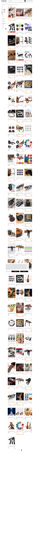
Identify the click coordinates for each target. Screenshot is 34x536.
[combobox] (10, 6)
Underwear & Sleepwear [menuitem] (20, 2)
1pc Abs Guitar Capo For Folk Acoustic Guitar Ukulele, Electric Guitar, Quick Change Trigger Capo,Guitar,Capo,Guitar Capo (28, 75)
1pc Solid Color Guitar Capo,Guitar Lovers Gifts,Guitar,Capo (11, 60)
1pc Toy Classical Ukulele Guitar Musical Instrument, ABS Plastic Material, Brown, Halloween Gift (28, 284)
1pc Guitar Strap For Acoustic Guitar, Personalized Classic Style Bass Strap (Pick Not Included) (11, 75)
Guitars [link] (16, 4)
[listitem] (12, 14)
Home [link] (2, 4)
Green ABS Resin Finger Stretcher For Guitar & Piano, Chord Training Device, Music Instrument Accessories (11, 313)
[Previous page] (20, 450)
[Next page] (22, 450)
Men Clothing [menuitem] (24, 2)
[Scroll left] (31, 2)
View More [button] (4, 21)
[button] (4, 23)
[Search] (25, 1)
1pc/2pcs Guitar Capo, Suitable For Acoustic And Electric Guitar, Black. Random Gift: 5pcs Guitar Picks (28, 60)
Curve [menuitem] (28, 2)
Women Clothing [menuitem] (8, 2)
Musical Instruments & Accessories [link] (11, 4)
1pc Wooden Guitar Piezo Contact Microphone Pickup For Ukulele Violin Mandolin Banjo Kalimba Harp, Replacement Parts (20, 238)
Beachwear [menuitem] (12, 2)
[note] (11, 31)
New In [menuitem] (6, 2)
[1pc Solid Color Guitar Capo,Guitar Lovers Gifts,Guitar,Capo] (11, 55)
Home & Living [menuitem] (15, 2)
